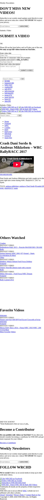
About (2, 495)
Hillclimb (8, 134)
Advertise (9, 495)
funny (7, 99)
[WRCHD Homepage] (18, 109)
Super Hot (8, 138)
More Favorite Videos (8, 332)
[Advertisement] (22, 211)
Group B (8, 136)
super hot (9, 97)
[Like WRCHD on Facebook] (30, 107)
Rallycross (8, 132)
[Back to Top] (18, 485)
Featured (8, 123)
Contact (28, 495)
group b (8, 95)
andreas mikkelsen (12, 186)
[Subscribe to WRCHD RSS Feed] (13, 483)
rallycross (9, 91)
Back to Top (36, 495)
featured (9, 83)
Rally (6, 130)
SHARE (3, 174)
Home (7, 121)
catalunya (22, 186)
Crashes (7, 128)
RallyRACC (9, 188)
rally (8, 89)
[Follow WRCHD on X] (9, 107)
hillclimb (9, 93)
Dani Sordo (30, 186)
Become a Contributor (8, 443)
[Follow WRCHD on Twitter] (11, 481)
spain (16, 188)
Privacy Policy (19, 495)
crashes (8, 87)
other (8, 101)
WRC (8, 85)
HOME (7, 81)
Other (2, 257)
